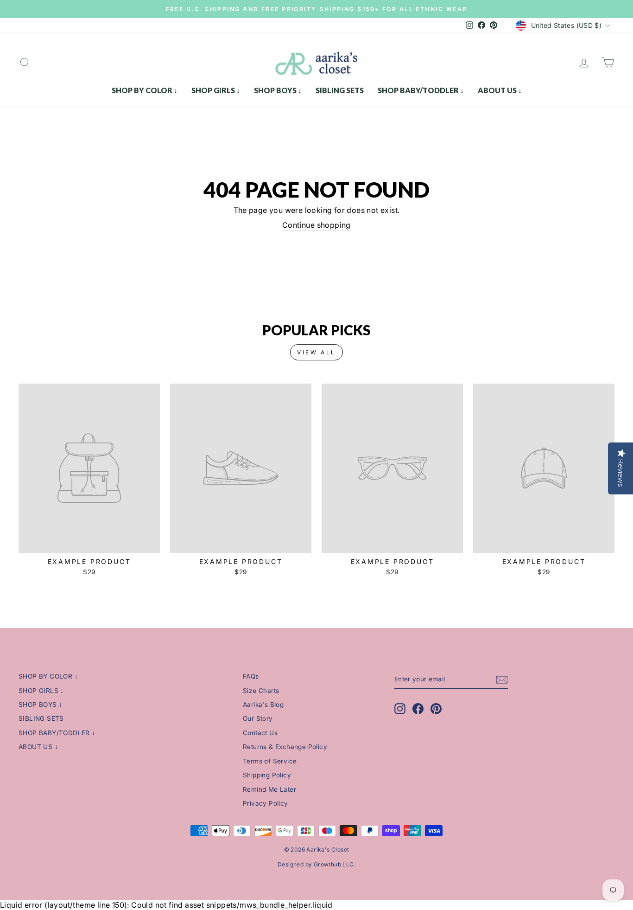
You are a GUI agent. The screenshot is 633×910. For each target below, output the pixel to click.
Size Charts (261, 690)
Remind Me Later (269, 789)
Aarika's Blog (263, 704)
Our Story (258, 718)
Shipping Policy (267, 775)
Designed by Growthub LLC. (316, 864)
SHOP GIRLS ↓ (215, 90)
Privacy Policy (265, 803)
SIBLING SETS (340, 90)
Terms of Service (270, 761)
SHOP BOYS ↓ (278, 90)
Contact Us (260, 733)
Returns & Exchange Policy (285, 746)
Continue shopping (316, 225)
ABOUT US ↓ (500, 90)
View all (316, 352)
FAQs (251, 676)
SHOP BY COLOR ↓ (144, 90)
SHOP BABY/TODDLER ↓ (421, 90)
